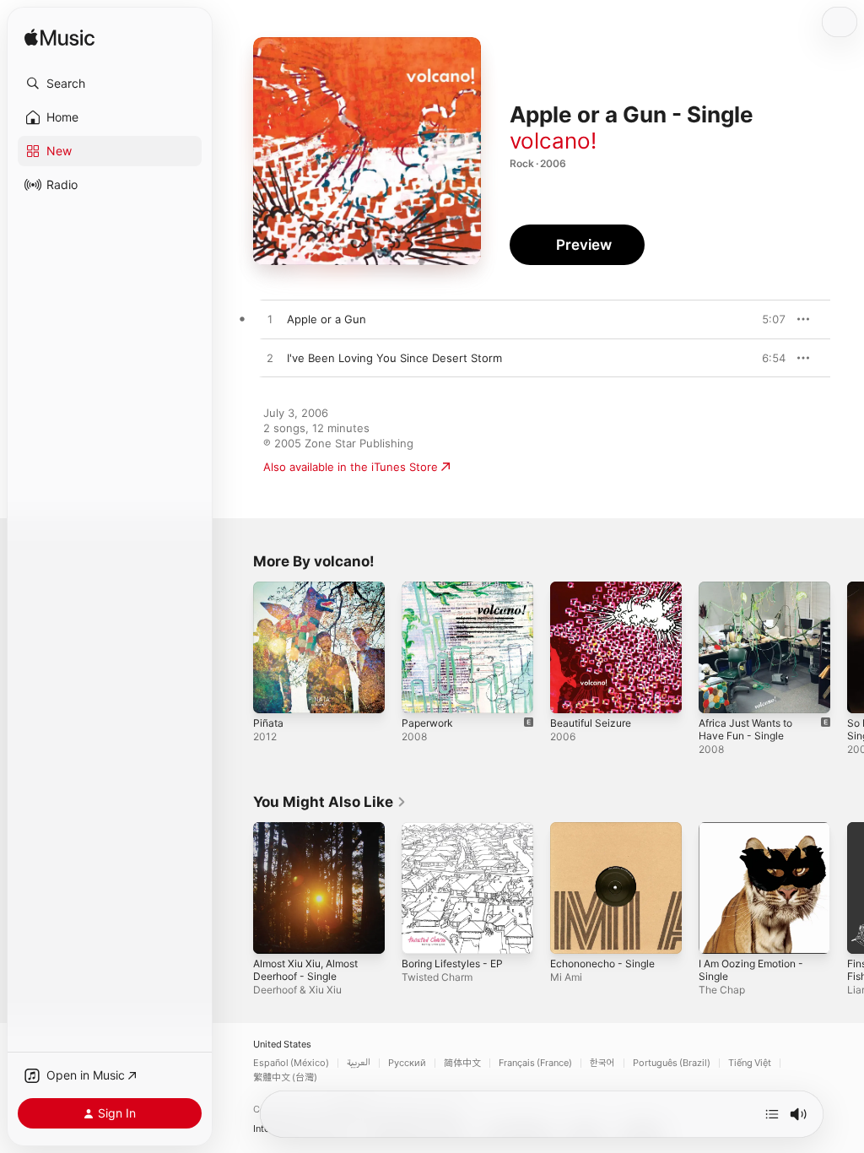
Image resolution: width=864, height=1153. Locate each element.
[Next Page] (847, 647)
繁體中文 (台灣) (285, 1077)
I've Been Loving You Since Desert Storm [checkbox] (394, 358)
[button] (110, 83)
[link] (330, 802)
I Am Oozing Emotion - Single (751, 969)
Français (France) (535, 1063)
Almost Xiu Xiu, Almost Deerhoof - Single (305, 969)
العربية (358, 1063)
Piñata (268, 723)
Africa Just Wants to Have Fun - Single (745, 729)
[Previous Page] (236, 647)
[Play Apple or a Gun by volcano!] (270, 319)
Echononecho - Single (602, 963)
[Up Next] (772, 1114)
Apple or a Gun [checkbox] (326, 319)
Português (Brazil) (671, 1063)
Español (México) (291, 1063)
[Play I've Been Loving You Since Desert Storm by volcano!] (270, 358)
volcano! (553, 140)
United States (282, 1044)
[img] (59, 38)
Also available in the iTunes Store (350, 467)
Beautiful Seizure (590, 723)
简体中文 (462, 1063)
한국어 (602, 1063)
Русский (407, 1063)
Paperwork (427, 723)
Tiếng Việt (749, 1063)
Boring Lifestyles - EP (452, 963)
